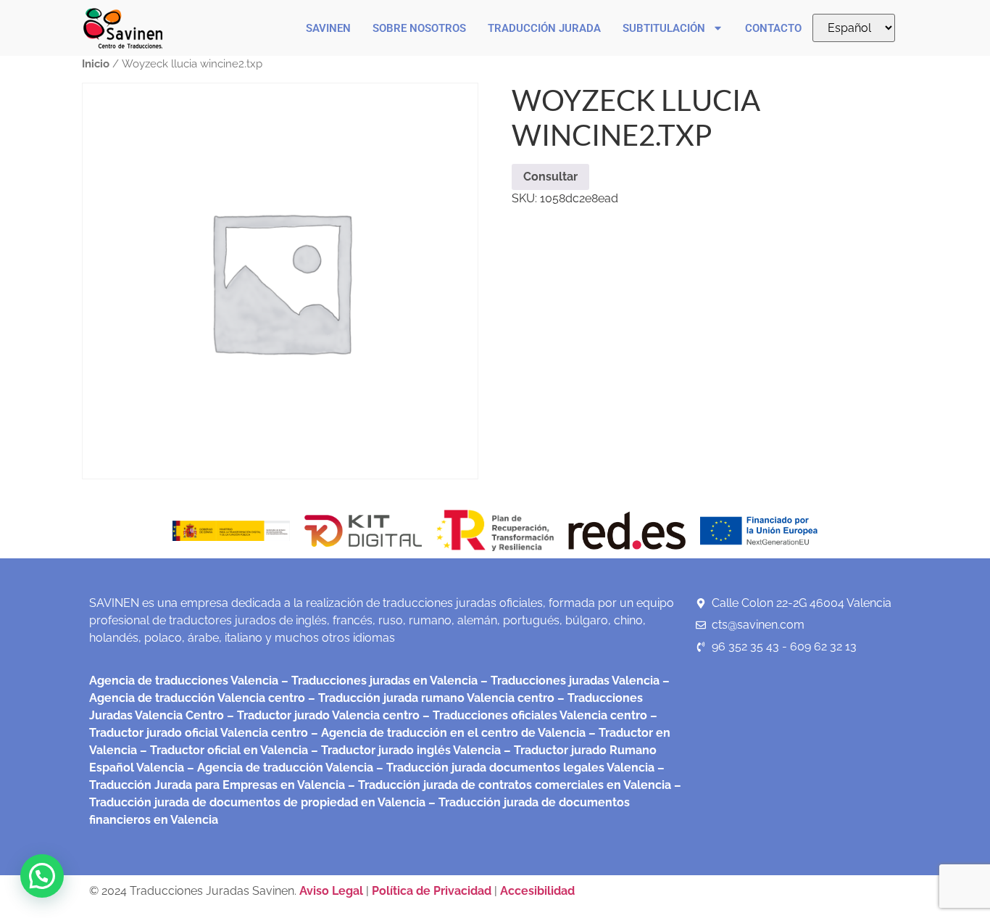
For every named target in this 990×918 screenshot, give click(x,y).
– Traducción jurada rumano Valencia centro (429, 698)
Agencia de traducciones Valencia (183, 680)
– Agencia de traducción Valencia (278, 767)
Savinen (328, 28)
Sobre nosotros (419, 28)
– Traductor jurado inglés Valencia (406, 750)
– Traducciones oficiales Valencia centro (533, 715)
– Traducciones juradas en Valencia (378, 680)
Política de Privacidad (431, 891)
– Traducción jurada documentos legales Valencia (513, 767)
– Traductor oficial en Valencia (224, 750)
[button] (42, 876)
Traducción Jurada (544, 28)
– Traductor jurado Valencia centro (322, 715)
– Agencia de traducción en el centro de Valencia (447, 733)
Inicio (95, 63)
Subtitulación (664, 28)
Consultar (550, 176)
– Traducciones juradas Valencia (569, 680)
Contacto (773, 28)
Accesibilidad (537, 891)
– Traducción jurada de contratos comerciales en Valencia (508, 785)
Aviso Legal (332, 891)
